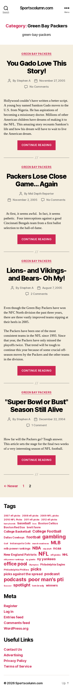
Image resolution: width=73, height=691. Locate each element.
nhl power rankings (14, 559)
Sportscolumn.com (36, 8)
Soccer (7, 585)
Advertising (13, 655)
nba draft (47, 549)
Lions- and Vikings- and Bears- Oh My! (36, 274)
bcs (34, 523)
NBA (36, 547)
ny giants (30, 559)
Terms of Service (18, 666)
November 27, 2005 (52, 80)
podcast (52, 573)
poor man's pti (46, 579)
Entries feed (13, 617)
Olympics (34, 564)
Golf (6, 543)
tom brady (38, 585)
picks (36, 569)
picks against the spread (23, 574)
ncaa (57, 548)
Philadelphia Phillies (16, 569)
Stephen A (24, 80)
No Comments (39, 86)
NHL (65, 554)
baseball (24, 523)
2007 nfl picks (12, 515)
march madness (40, 543)
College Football (46, 531)
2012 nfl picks (49, 519)
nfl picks (55, 554)
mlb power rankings (17, 548)
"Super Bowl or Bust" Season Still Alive (36, 406)
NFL (43, 553)
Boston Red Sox (14, 527)
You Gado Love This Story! (36, 67)
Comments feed (17, 623)
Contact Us (13, 649)
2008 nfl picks (30, 515)
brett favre (34, 527)
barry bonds (10, 523)
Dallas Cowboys (14, 537)
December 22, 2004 (52, 419)
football (33, 537)
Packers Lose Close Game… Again (36, 180)
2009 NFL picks (49, 515)
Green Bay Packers (36, 53)
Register (11, 606)
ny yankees (46, 559)
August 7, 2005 (52, 288)
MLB (56, 542)
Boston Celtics (48, 523)
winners (52, 585)
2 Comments (39, 294)
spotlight (21, 585)
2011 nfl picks (31, 519)
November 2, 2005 (25, 200)
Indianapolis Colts (20, 543)
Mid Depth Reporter (41, 193)
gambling (54, 537)
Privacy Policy (15, 661)
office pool (15, 564)
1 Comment (39, 425)
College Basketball (17, 531)
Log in (8, 611)
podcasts (15, 579)
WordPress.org (16, 628)
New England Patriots (20, 554)
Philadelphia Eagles (52, 564)
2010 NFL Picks (13, 519)
